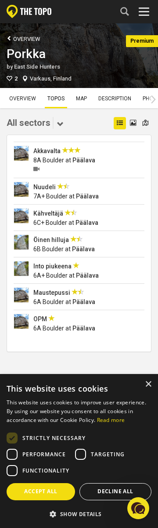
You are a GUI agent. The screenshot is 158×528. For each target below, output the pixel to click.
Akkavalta (47, 150)
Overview (26, 39)
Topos (56, 98)
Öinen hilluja (51, 239)
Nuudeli (44, 187)
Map (81, 98)
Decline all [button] (115, 491)
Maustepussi (51, 292)
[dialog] (79, 451)
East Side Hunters (37, 66)
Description (114, 98)
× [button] (148, 384)
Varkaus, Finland (51, 78)
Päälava (83, 160)
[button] (79, 514)
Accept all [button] (40, 491)
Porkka (26, 54)
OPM (40, 319)
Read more (111, 420)
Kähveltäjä (48, 213)
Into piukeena (52, 266)
